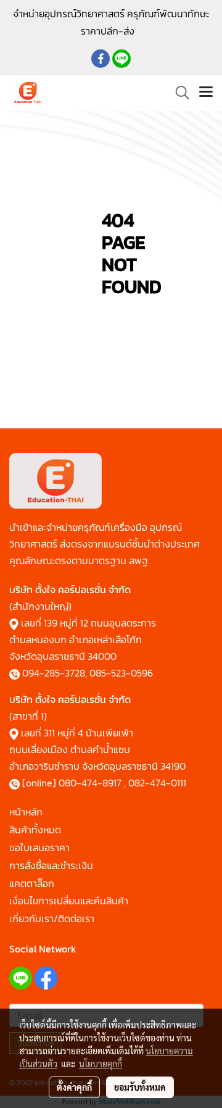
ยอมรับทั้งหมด (140, 1087)
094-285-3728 (53, 672)
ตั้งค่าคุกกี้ (74, 1087)
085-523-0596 (121, 672)
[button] (178, 92)
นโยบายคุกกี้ (100, 1063)
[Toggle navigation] (206, 92)
